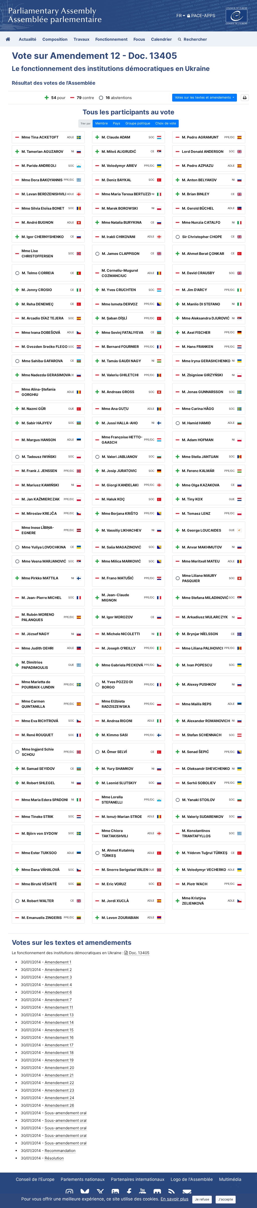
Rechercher (195, 39)
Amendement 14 (59, 1022)
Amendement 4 (58, 984)
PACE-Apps (203, 15)
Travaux (81, 39)
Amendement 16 (59, 1037)
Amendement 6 (58, 992)
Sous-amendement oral (66, 1112)
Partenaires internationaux (137, 1179)
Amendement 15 (59, 1030)
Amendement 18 (59, 1052)
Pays (116, 123)
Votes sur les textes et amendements (203, 97)
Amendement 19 (59, 1060)
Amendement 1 (58, 962)
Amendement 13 (59, 1014)
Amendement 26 (59, 1105)
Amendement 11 (59, 1007)
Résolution (54, 1158)
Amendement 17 (59, 1045)
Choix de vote (165, 123)
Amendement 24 (59, 1097)
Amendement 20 (59, 1067)
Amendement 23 (59, 1090)
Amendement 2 (58, 969)
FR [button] (179, 15)
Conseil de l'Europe (35, 1179)
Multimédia (230, 1179)
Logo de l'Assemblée (192, 1179)
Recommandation (60, 1150)
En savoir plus (174, 1198)
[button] (245, 97)
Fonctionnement (111, 39)
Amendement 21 (59, 1075)
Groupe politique (137, 123)
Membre (101, 123)
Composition (55, 39)
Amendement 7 (58, 999)
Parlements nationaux (83, 1179)
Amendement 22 (59, 1082)
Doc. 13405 (139, 952)
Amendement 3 (58, 977)
